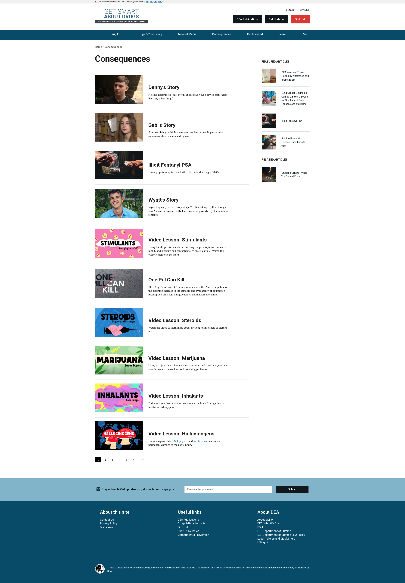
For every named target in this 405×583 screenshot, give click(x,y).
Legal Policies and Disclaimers (276, 538)
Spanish (305, 9)
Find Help (300, 19)
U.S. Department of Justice (274, 531)
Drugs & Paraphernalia (191, 523)
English (291, 9)
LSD (175, 441)
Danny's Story (163, 87)
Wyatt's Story (163, 200)
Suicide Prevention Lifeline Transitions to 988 (293, 142)
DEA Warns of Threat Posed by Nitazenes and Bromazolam (295, 76)
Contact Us (107, 519)
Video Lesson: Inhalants (175, 396)
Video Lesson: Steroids (174, 320)
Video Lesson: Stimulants (177, 240)
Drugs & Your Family (150, 34)
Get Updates (276, 19)
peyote (183, 441)
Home (98, 46)
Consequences (221, 34)
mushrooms (200, 441)
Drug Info (116, 34)
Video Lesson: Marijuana (176, 358)
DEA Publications (248, 19)
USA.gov (262, 542)
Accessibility (265, 519)
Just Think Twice (188, 531)
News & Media (187, 34)
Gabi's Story (161, 125)
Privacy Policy (108, 523)
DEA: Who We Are (268, 523)
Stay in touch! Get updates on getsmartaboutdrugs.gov (138, 489)
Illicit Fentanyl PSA (169, 165)
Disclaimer (106, 527)
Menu (306, 34)
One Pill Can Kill (166, 280)
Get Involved (255, 34)
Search (282, 34)
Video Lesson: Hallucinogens (181, 434)
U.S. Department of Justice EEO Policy (281, 534)
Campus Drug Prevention (193, 534)
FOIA (260, 527)
